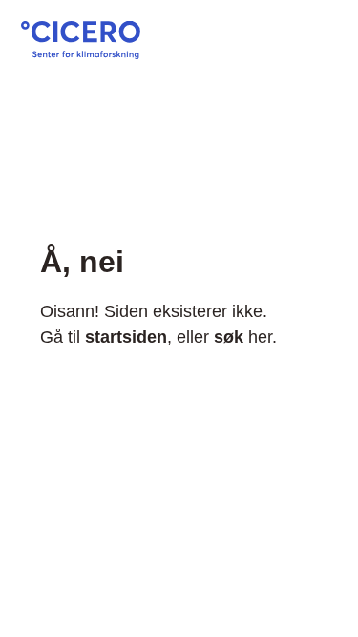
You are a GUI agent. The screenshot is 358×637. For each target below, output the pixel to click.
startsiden (126, 337)
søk (228, 337)
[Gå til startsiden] (80, 53)
